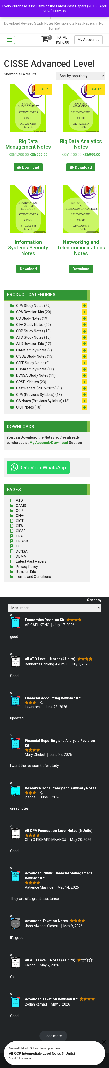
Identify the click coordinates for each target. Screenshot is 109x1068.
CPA (19, 536)
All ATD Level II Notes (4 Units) (50, 659)
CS (18, 546)
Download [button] (30, 167)
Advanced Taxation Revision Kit (51, 999)
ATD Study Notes (29, 337)
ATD (19, 500)
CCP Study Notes (29, 331)
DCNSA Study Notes (32, 375)
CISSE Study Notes (31, 356)
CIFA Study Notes (30, 325)
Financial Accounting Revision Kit (53, 698)
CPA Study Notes (29, 306)
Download (28, 269)
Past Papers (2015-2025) (36, 388)
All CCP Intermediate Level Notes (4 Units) (42, 1053)
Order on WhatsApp (43, 467)
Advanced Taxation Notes (46, 921)
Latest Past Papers (31, 561)
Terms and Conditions (33, 577)
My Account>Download (48, 443)
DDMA (21, 556)
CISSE (21, 531)
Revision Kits (26, 572)
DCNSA (22, 551)
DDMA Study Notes (31, 369)
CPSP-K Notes (27, 382)
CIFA (19, 526)
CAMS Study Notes (31, 350)
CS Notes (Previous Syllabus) (39, 401)
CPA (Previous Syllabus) (35, 394)
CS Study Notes (28, 318)
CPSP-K (22, 541)
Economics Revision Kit (44, 620)
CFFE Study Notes (30, 363)
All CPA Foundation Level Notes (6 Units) (59, 831)
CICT (20, 521)
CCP (19, 511)
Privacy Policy (27, 566)
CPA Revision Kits (30, 312)
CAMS (21, 506)
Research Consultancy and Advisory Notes (60, 788)
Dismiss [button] (59, 11)
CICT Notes (25, 407)
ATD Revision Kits (30, 344)
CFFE (20, 516)
